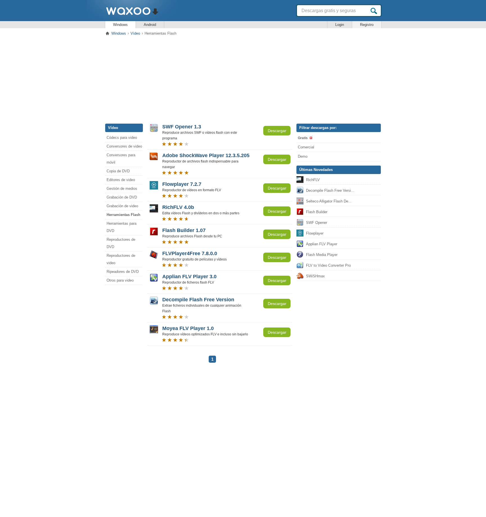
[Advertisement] (243, 78)
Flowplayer (314, 233)
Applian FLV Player (321, 244)
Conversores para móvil (121, 158)
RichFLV (313, 180)
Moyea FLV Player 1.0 (188, 328)
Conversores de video (124, 146)
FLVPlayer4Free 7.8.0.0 (189, 253)
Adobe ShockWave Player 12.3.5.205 (205, 155)
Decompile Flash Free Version (198, 299)
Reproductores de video (121, 259)
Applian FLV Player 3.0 (189, 276)
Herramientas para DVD (121, 227)
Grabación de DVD (122, 197)
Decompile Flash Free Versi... (330, 190)
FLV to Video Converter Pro (328, 265)
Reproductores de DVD (121, 243)
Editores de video (121, 180)
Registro (367, 25)
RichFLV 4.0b (178, 207)
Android (150, 25)
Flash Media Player (322, 255)
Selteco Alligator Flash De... (329, 201)
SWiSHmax (315, 276)
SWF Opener (316, 222)
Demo (302, 156)
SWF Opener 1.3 (181, 127)
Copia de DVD (118, 171)
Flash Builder (316, 212)
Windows (120, 25)
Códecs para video (122, 137)
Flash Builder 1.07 (184, 230)
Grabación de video (122, 206)
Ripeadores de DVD (123, 271)
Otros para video (120, 280)
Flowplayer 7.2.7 (181, 184)
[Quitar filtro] (310, 138)
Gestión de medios (122, 188)
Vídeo (135, 33)
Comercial (306, 147)
